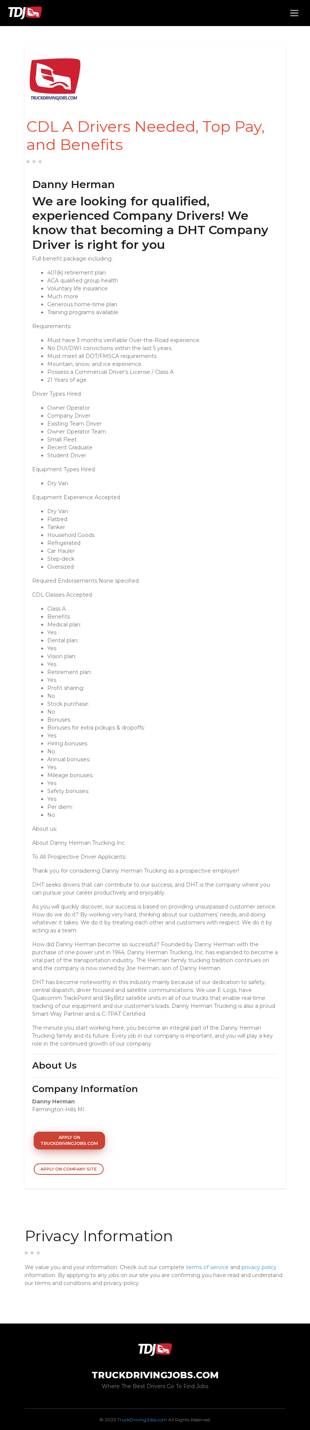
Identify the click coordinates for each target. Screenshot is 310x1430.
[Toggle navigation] (294, 13)
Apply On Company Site (68, 1169)
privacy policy (259, 1267)
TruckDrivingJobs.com (142, 1419)
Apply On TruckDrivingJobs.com (69, 1140)
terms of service (207, 1267)
